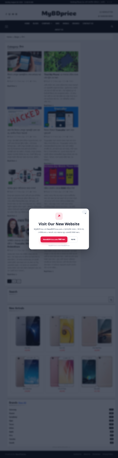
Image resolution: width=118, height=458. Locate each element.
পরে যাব (73, 239)
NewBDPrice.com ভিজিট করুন (54, 239)
